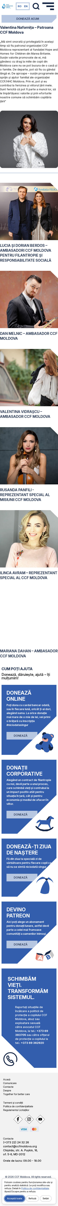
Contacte (8, 1086)
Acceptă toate (14, 1198)
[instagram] (29, 1119)
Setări (46, 1198)
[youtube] (40, 1119)
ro (19, 6)
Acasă (6, 1079)
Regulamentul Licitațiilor (16, 1110)
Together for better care (16, 1094)
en (26, 6)
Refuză (32, 1198)
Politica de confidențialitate (18, 1106)
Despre (7, 1090)
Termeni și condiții (13, 1102)
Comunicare (10, 1083)
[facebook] (17, 1119)
